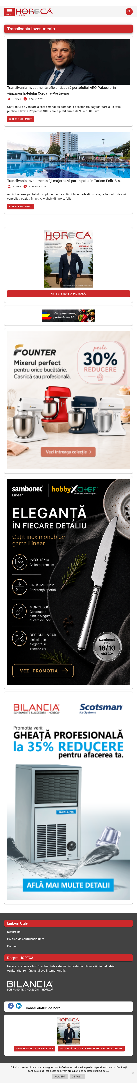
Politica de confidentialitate (25, 939)
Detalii (77, 1076)
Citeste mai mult (20, 119)
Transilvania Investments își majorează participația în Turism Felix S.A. (64, 181)
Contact (12, 946)
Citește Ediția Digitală (68, 293)
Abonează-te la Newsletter (34, 1048)
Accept (60, 1076)
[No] (132, 1073)
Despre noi (14, 932)
